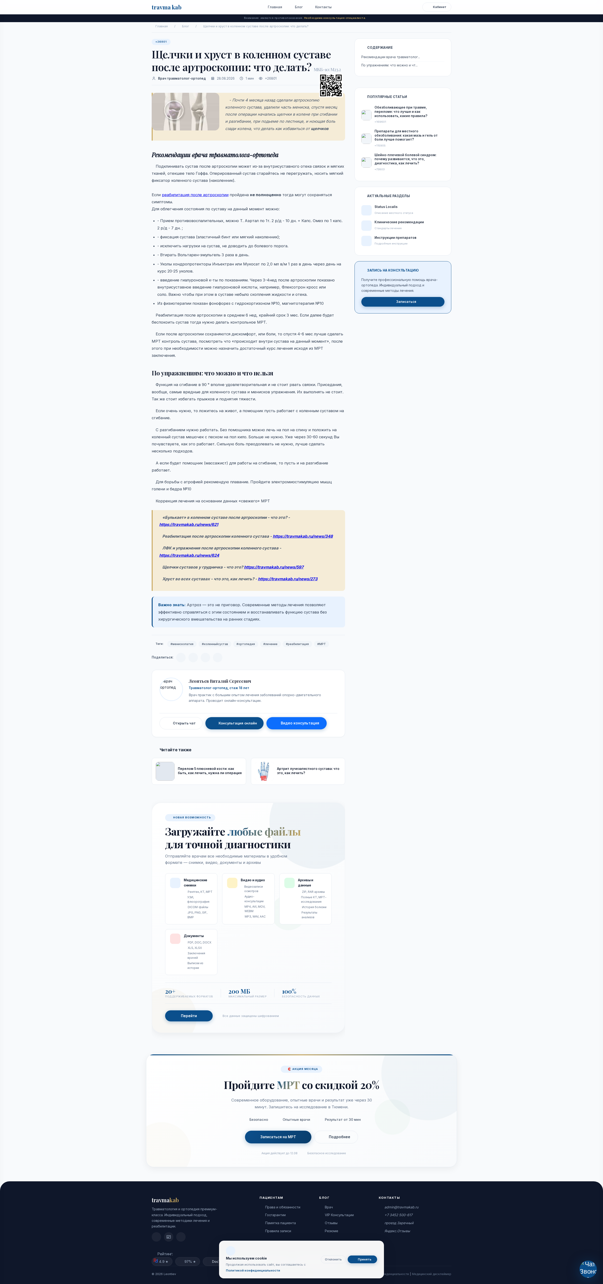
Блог (298, 7)
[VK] (193, 657)
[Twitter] (217, 657)
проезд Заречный (398, 1223)
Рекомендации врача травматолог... (390, 57)
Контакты (323, 7)
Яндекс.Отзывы (397, 1231)
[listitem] (156, 1237)
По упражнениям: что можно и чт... (389, 65)
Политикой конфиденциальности (253, 1270)
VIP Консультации (339, 1215)
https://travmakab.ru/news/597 (274, 567)
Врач (329, 1207)
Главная (274, 7)
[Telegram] (181, 657)
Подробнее (339, 1137)
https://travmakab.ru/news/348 (303, 536)
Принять (364, 1259)
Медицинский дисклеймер (431, 1274)
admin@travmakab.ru (401, 1207)
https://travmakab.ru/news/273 (288, 579)
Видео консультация (300, 723)
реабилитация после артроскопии (195, 194)
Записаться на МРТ (278, 1137)
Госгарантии (275, 1215)
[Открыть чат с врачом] (588, 1269)
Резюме (331, 1231)
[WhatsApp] (205, 657)
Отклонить (333, 1259)
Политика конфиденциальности (385, 1274)
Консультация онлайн (238, 723)
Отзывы (331, 1223)
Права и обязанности (282, 1207)
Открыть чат (184, 723)
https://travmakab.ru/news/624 (189, 555)
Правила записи (278, 1231)
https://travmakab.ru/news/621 (188, 524)
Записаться (406, 302)
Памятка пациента (280, 1223)
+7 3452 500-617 (398, 1215)
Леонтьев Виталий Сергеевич (220, 681)
